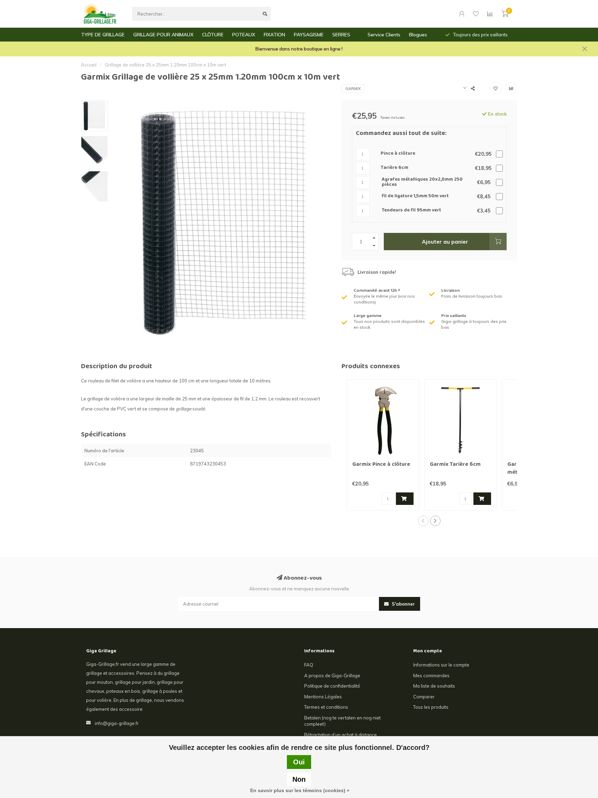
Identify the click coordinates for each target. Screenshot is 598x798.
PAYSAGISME (309, 34)
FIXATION (274, 34)
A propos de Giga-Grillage (332, 675)
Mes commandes (431, 675)
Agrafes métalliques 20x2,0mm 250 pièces (422, 182)
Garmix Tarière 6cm (455, 465)
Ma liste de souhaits (434, 686)
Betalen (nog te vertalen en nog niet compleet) (342, 721)
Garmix (353, 88)
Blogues (418, 34)
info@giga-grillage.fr (117, 723)
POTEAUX (243, 34)
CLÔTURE (213, 34)
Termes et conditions (326, 707)
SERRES (341, 34)
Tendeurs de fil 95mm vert (411, 210)
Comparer (424, 696)
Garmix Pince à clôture (381, 465)
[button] (423, 521)
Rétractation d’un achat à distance (340, 734)
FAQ (308, 665)
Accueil (89, 64)
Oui (299, 762)
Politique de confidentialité (332, 686)
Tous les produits (430, 707)
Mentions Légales (323, 696)
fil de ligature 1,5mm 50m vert (415, 196)
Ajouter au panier (445, 241)
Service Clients (384, 34)
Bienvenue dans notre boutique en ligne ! (299, 49)
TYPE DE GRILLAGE (103, 34)
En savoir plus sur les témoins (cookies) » (300, 790)
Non (299, 779)
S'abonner (402, 604)
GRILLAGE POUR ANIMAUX (163, 34)
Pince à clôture (398, 153)
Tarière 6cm (394, 168)
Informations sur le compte (441, 665)
